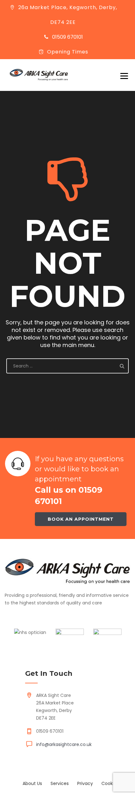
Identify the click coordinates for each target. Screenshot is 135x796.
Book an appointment (81, 519)
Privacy (85, 783)
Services (60, 783)
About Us (32, 783)
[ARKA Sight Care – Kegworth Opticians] (38, 75)
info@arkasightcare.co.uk (64, 744)
